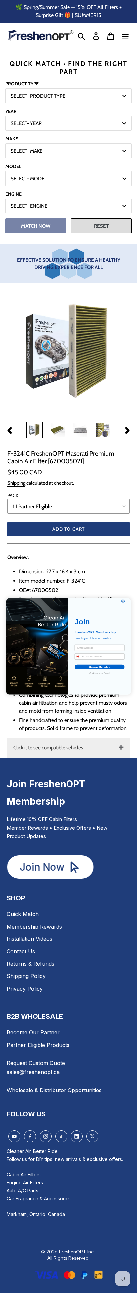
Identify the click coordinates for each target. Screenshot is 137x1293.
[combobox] (79, 657)
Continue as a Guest (99, 673)
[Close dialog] (122, 601)
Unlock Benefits (99, 666)
